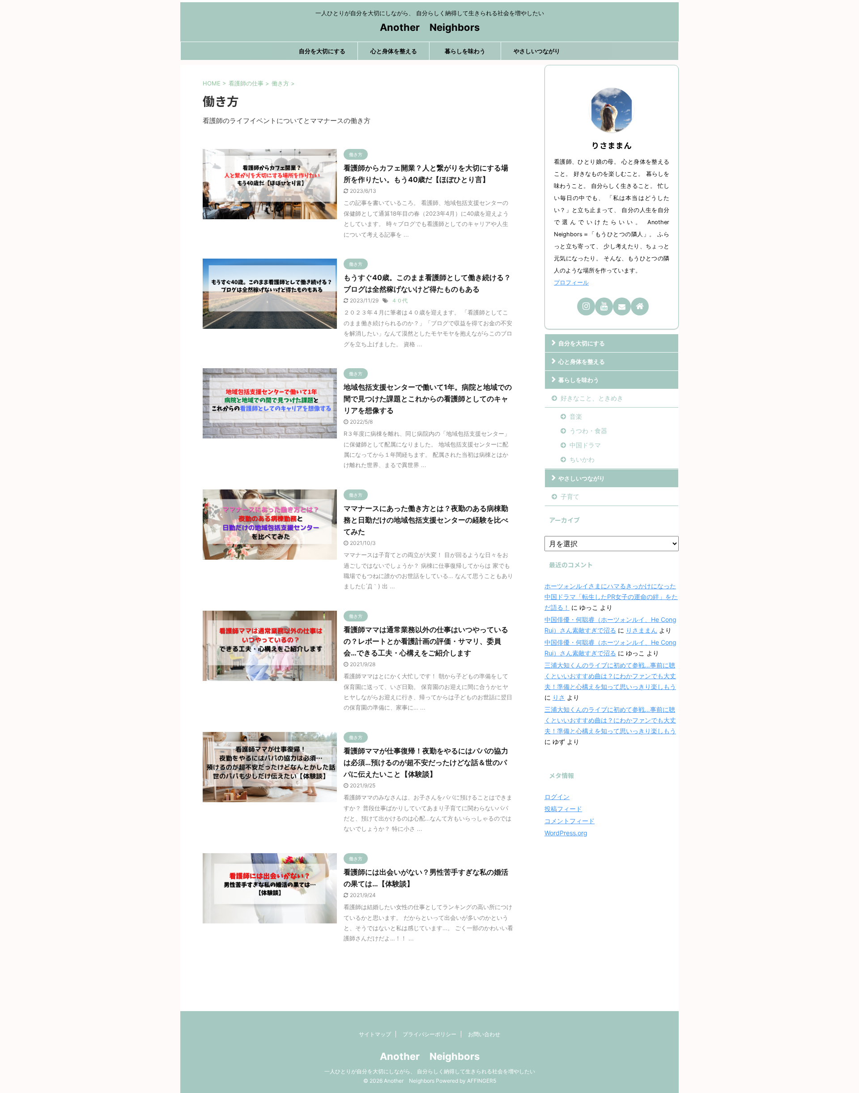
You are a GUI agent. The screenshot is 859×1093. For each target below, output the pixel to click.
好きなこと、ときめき (592, 398)
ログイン (557, 796)
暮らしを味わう (465, 51)
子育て (570, 496)
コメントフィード (569, 821)
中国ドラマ (585, 445)
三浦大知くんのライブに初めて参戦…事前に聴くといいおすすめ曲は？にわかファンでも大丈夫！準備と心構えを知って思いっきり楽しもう (610, 675)
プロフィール (571, 282)
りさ (559, 697)
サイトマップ (375, 1034)
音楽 (576, 416)
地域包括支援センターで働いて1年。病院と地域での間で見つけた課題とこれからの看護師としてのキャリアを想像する (428, 399)
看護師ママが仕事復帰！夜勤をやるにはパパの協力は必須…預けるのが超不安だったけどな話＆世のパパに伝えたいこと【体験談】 (426, 762)
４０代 (399, 300)
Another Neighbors (430, 27)
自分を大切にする (322, 51)
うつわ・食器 (588, 430)
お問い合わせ (484, 1034)
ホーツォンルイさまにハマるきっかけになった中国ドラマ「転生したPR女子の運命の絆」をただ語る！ (611, 596)
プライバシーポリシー (429, 1034)
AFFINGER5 (481, 1080)
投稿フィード (563, 808)
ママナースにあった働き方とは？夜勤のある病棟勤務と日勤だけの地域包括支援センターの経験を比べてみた (426, 520)
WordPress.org (565, 833)
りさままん (641, 630)
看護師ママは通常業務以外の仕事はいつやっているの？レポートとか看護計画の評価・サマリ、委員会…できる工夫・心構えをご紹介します (426, 641)
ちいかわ (582, 459)
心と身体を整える (393, 51)
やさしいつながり (537, 51)
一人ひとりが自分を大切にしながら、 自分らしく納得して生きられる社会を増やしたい (429, 1071)
